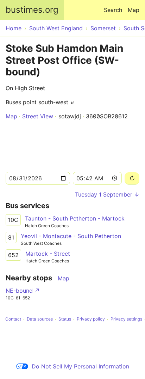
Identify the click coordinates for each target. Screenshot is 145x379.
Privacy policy (91, 319)
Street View (37, 116)
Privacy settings (126, 319)
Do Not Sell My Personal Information (80, 366)
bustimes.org (32, 10)
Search (113, 9)
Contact (13, 319)
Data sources (40, 319)
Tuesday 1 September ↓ (107, 194)
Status (64, 319)
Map (133, 9)
